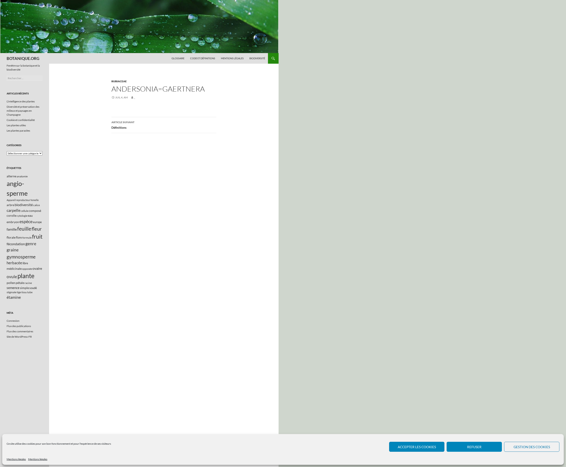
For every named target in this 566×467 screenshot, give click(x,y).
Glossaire (178, 58)
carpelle (13, 210)
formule (27, 237)
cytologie (22, 215)
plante (25, 275)
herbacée (14, 262)
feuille (24, 229)
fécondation (16, 244)
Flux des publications (19, 326)
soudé (33, 288)
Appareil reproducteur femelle (23, 200)
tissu (24, 292)
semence (13, 288)
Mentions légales (16, 459)
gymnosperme (21, 256)
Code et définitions (202, 58)
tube (30, 292)
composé (35, 210)
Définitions (122, 125)
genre (30, 243)
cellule (24, 210)
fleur (37, 229)
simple (24, 288)
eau (30, 215)
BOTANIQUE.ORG (23, 58)
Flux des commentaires (20, 331)
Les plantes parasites (18, 130)
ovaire (37, 268)
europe (37, 222)
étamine (14, 297)
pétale (20, 283)
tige (19, 292)
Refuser (474, 447)
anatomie (22, 176)
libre (25, 263)
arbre (10, 205)
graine (13, 249)
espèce (26, 221)
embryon (13, 222)
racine (28, 283)
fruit (37, 236)
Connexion (13, 320)
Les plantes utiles (16, 125)
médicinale (14, 268)
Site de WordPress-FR (19, 336)
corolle (11, 215)
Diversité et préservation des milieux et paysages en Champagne (23, 110)
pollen (11, 283)
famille (12, 229)
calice (36, 205)
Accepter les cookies (417, 447)
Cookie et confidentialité (21, 120)
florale (11, 237)
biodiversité (24, 205)
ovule (12, 276)
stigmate (11, 292)
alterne (11, 176)
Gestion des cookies (532, 447)
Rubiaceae (119, 81)
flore (19, 237)
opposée (27, 268)
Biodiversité (257, 58)
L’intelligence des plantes (21, 101)
